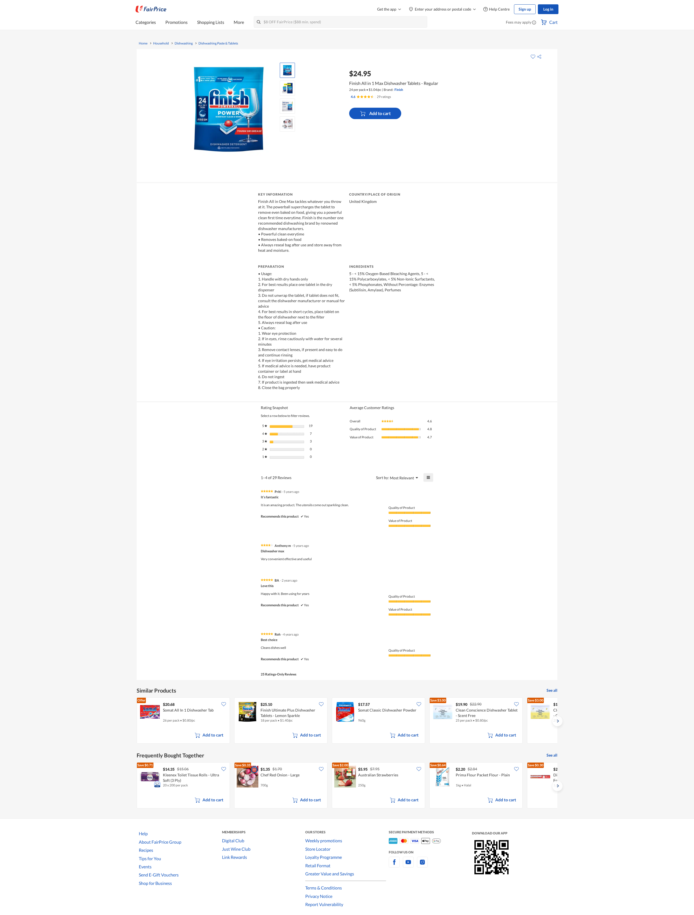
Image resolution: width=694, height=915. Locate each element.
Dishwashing (184, 43)
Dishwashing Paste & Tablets (218, 43)
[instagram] (422, 865)
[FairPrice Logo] (151, 9)
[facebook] (394, 865)
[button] (534, 22)
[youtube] (408, 865)
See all (552, 690)
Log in (548, 9)
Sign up (525, 9)
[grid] (347, 721)
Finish (398, 90)
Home (143, 43)
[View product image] (287, 70)
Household (161, 43)
